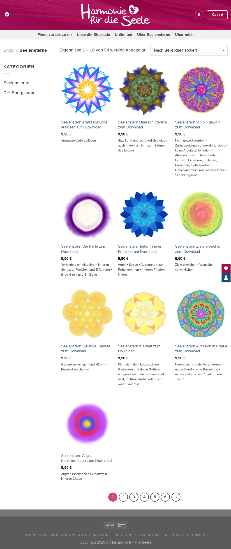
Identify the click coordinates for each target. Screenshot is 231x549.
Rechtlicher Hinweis (185, 535)
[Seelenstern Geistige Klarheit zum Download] (87, 313)
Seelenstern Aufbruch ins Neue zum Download (201, 348)
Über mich (184, 34)
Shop (8, 50)
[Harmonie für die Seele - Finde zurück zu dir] (115, 15)
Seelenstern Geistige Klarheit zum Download (85, 348)
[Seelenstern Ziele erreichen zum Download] (201, 214)
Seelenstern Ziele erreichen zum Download (198, 249)
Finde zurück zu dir (54, 34)
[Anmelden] (199, 15)
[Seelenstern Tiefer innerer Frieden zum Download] (144, 214)
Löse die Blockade (93, 34)
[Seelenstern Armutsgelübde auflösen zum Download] (87, 89)
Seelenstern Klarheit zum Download (139, 348)
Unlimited (123, 34)
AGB (54, 535)
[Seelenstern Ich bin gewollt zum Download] (201, 89)
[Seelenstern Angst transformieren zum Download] (87, 423)
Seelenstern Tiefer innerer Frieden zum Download (140, 249)
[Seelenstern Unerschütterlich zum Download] (144, 89)
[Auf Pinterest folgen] (7, 14)
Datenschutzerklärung (87, 535)
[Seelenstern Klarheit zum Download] (144, 313)
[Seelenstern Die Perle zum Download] (87, 214)
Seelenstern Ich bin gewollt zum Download (197, 124)
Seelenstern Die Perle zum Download (83, 249)
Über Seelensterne (153, 34)
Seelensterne (16, 82)
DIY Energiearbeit (20, 92)
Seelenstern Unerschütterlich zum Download (142, 124)
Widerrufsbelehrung (137, 535)
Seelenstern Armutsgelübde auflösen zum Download (84, 124)
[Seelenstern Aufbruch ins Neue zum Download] (201, 313)
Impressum (36, 535)
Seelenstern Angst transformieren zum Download (86, 458)
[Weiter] (175, 497)
